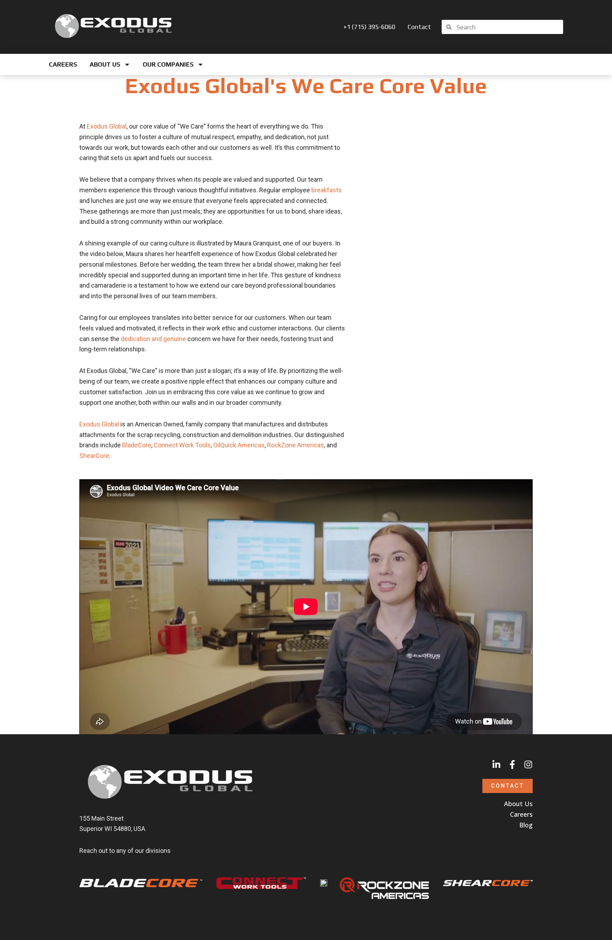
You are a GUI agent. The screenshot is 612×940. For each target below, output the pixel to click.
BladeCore (136, 445)
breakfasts (326, 190)
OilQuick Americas (239, 445)
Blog (526, 824)
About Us (105, 64)
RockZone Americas (295, 445)
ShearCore (94, 455)
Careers (63, 64)
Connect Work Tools (182, 445)
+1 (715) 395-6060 (369, 26)
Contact (419, 26)
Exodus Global (106, 126)
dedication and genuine (153, 338)
